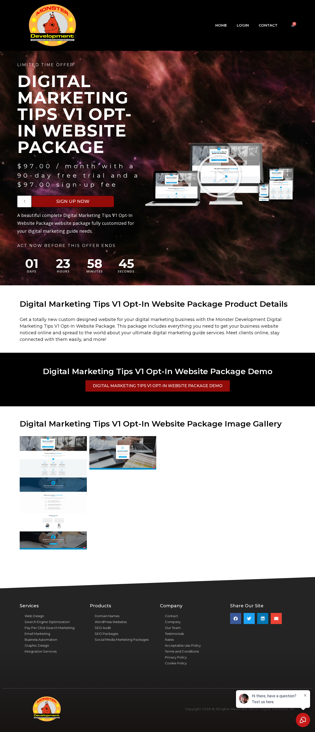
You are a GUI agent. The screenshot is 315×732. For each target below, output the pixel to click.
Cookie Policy (176, 663)
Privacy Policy (176, 657)
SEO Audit (103, 628)
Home (221, 25)
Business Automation (41, 639)
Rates (169, 639)
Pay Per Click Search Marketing (50, 628)
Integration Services (41, 651)
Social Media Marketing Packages (122, 639)
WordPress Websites (111, 622)
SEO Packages (106, 634)
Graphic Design (37, 645)
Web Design (34, 616)
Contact (268, 25)
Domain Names (107, 616)
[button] (219, 175)
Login (243, 25)
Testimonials (174, 634)
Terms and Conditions (182, 651)
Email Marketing (37, 634)
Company (173, 622)
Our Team (173, 628)
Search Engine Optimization (47, 622)
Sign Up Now (72, 201)
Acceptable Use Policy (183, 645)
